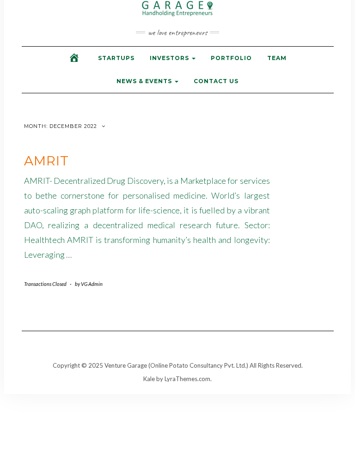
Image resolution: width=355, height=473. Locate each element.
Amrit (46, 161)
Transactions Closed (45, 284)
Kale (149, 378)
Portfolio (231, 58)
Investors (170, 58)
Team (277, 58)
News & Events (145, 81)
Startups (116, 58)
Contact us (216, 81)
